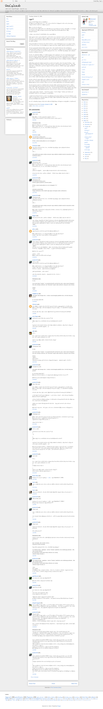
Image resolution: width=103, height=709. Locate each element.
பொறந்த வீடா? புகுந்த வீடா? (88, 64)
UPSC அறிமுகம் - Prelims (12, 78)
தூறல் (83, 34)
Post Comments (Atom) (56, 687)
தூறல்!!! (8, 108)
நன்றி (80, 698)
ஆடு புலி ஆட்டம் (85, 92)
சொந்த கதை (68, 697)
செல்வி (83, 74)
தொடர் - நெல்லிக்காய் (17, 698)
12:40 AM (34, 301)
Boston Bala (35, 475)
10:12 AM (34, 409)
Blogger (59, 706)
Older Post (74, 683)
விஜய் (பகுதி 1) (9, 26)
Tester (83, 72)
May (86, 158)
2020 (84, 104)
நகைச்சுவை (41, 105)
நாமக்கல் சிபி (35, 112)
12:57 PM (34, 487)
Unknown (34, 304)
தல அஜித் (8, 33)
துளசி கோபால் (35, 576)
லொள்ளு (60, 697)
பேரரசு (7, 21)
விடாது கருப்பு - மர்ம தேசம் (12, 87)
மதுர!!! (31, 19)
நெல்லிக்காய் (84, 94)
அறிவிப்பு (59, 700)
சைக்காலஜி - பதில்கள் (87, 147)
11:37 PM (34, 609)
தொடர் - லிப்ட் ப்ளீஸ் (14, 700)
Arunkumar (35, 135)
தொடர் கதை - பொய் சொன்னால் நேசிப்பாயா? (32, 700)
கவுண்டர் (21, 700)
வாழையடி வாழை (85, 84)
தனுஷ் (7, 23)
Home (53, 683)
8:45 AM (34, 328)
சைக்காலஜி (87, 149)
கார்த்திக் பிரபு (35, 293)
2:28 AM (34, 313)
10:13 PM (34, 142)
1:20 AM (34, 649)
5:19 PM (34, 120)
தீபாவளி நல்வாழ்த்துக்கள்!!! (88, 134)
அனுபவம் (8, 697)
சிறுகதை (30, 697)
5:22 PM (34, 600)
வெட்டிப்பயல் (12, 5)
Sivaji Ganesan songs (51, 700)
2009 (84, 114)
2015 (84, 106)
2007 (84, 118)
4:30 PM (34, 573)
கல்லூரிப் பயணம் (85, 79)
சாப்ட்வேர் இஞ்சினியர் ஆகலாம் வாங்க (41, 698)
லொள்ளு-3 (86, 130)
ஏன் (82, 57)
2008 (84, 116)
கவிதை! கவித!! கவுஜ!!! (88, 137)
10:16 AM (34, 472)
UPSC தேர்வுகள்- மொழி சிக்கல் (13, 51)
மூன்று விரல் (87, 700)
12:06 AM (34, 626)
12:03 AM (34, 276)
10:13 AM (34, 424)
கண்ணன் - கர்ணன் (17, 96)
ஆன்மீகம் (84, 698)
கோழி (75, 698)
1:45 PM (34, 519)
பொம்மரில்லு (87, 144)
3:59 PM (34, 555)
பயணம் (83, 69)
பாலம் (83, 82)
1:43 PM (34, 504)
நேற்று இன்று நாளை (86, 39)
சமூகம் (54, 698)
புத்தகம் (43, 700)
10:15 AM (34, 451)
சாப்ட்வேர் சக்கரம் (86, 42)
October (87, 126)
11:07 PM (34, 192)
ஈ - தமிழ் (49, 477)
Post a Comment (34, 677)
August (86, 154)
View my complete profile (92, 25)
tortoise (7, 698)
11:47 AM (34, 479)
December (87, 122)
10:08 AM (34, 379)
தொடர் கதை (82, 700)
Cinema (66, 698)
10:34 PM (34, 157)
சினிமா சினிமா (35, 105)
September (87, 152)
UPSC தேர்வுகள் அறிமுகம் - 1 (13, 60)
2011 (84, 110)
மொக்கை (76, 697)
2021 (84, 102)
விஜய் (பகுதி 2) (9, 28)
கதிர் (33, 331)
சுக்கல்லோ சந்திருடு (88, 140)
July (86, 156)
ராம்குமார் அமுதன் (36, 602)
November (87, 124)
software (93, 697)
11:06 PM (34, 175)
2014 (84, 108)
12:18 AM (34, 290)
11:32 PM (34, 226)
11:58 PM (34, 257)
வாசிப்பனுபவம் (71, 700)
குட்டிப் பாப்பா (84, 47)
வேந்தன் (34, 215)
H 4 (82, 37)
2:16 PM (34, 674)
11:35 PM (34, 236)
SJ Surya (8, 31)
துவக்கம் (8, 69)
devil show (77, 700)
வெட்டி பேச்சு (90, 698)
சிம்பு (7, 18)
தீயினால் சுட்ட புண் (86, 54)
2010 (84, 112)
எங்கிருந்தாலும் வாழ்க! (87, 62)
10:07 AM (34, 362)
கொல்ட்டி (84, 32)
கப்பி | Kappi (35, 316)
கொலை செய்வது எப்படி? (87, 77)
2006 (84, 120)
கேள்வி (71, 698)
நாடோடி (34, 229)
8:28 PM (34, 132)
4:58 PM (34, 582)
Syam (33, 482)
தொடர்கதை (64, 700)
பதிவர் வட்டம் (60, 698)
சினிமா (27, 698)
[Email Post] (56, 104)
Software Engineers (11, 36)
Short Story (85, 697)
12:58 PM (34, 493)
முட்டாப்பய (84, 59)
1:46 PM (34, 532)
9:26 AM (34, 341)
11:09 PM (34, 212)
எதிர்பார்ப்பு (84, 44)
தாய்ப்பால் (84, 67)
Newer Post (32, 683)
